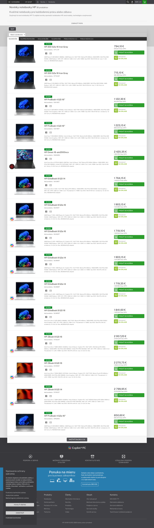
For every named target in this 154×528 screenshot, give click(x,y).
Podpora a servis (92, 505)
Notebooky (52, 2)
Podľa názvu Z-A (86, 39)
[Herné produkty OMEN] (12, 166)
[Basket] (144, 2)
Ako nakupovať (92, 499)
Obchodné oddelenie (117, 502)
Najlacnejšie (43, 39)
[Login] (132, 2)
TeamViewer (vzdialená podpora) (121, 512)
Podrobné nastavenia (13, 518)
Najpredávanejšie (27, 39)
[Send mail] (51, 53)
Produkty (48, 495)
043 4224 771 (114, 499)
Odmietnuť (20, 513)
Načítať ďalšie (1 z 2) (77, 439)
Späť (12, 29)
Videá (67, 512)
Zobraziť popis (77, 23)
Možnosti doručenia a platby (96, 502)
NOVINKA (48, 44)
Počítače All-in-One (50, 505)
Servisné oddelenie (116, 505)
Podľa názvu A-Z (70, 39)
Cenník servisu (91, 512)
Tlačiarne (47, 512)
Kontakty (114, 495)
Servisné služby (92, 509)
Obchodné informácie (72, 499)
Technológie (69, 509)
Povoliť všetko (20, 505)
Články (68, 495)
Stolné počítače (49, 502)
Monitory (47, 509)
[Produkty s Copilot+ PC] (12, 219)
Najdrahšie (56, 39)
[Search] (128, 2)
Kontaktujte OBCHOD (89, 484)
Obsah (89, 495)
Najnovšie (13, 39)
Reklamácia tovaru (116, 509)
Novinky (43, 2)
